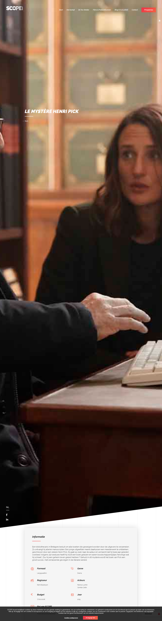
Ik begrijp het (90, 618)
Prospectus (148, 10)
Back (26, 121)
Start (61, 10)
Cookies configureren (71, 618)
